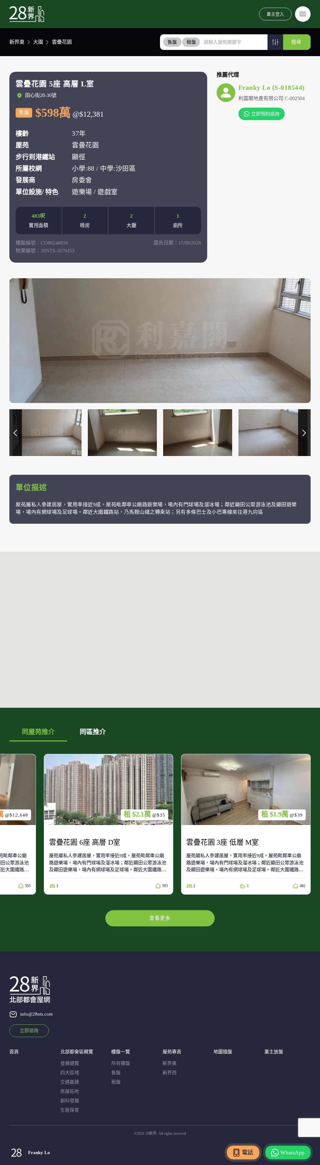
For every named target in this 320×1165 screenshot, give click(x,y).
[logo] (26, 14)
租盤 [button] (191, 42)
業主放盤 (273, 1051)
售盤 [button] (172, 42)
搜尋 (296, 42)
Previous (15, 432)
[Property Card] (108, 824)
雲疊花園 (62, 42)
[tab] (172, 42)
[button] (275, 42)
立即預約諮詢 (265, 113)
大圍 (38, 42)
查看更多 (160, 918)
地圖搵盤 (222, 1051)
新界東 (16, 42)
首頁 (14, 1051)
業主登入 (275, 14)
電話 (247, 1152)
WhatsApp (292, 1152)
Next (304, 432)
